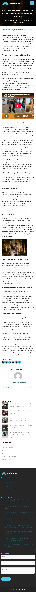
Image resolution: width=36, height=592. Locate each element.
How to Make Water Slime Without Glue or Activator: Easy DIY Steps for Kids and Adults (22, 435)
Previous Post (7, 387)
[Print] (16, 362)
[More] (19, 362)
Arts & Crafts (5, 445)
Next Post (30, 387)
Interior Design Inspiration (9, 456)
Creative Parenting (7, 29)
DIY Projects (5, 450)
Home (3, 453)
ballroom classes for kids (9, 305)
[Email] (13, 362)
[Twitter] (6, 362)
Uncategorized (6, 459)
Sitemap (26, 589)
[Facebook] (3, 362)
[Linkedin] (9, 362)
